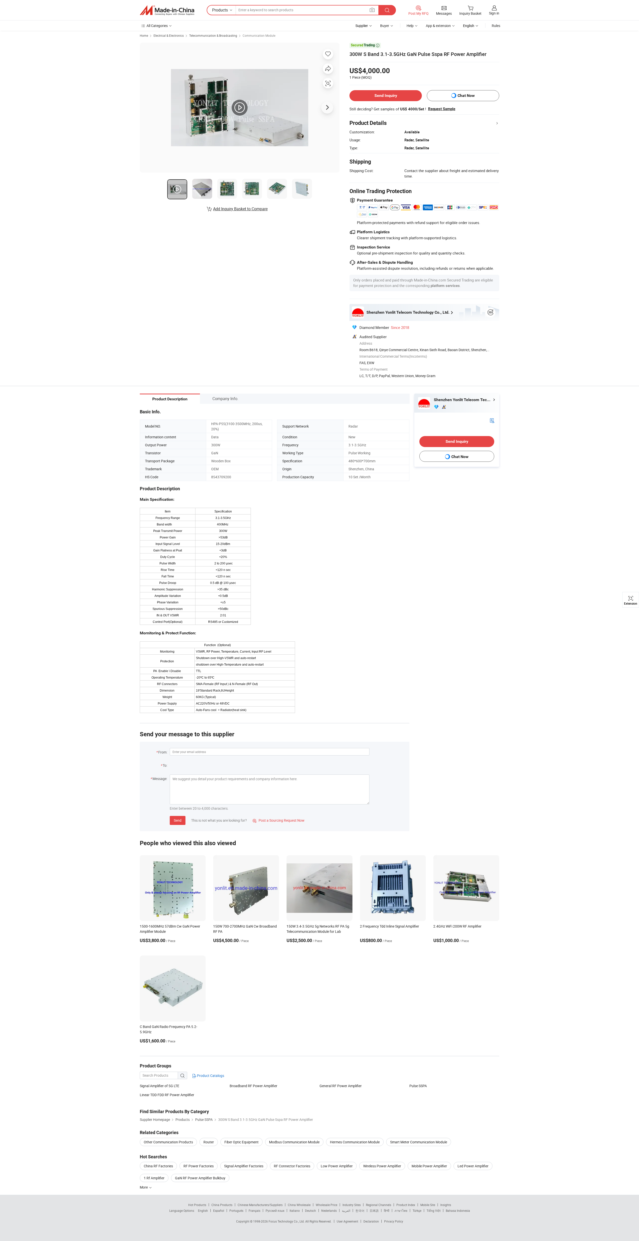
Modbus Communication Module (294, 1142)
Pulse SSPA (418, 1085)
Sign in (494, 13)
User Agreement (347, 1221)
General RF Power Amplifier (341, 1085)
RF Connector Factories (292, 1166)
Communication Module (259, 35)
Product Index (405, 1205)
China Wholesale (299, 1205)
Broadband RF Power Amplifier (253, 1085)
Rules (496, 25)
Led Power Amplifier (473, 1166)
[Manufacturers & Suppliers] (167, 10)
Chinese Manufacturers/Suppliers (260, 1205)
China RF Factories (158, 1166)
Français (254, 1211)
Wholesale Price (326, 1205)
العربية (346, 1211)
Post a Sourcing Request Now (279, 820)
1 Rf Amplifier (154, 1178)
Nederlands (329, 1211)
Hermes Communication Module (355, 1142)
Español (218, 1211)
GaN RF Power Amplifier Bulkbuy (200, 1178)
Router (208, 1142)
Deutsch (310, 1211)
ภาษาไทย (401, 1211)
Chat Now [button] (466, 95)
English (203, 1211)
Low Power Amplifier (337, 1166)
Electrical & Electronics (169, 35)
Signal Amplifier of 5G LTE (159, 1085)
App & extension (438, 25)
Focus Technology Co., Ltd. (287, 1221)
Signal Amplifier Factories (243, 1166)
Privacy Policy (393, 1221)
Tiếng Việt (434, 1211)
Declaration (371, 1221)
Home (144, 35)
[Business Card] (492, 420)
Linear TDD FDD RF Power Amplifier (167, 1094)
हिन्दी (386, 1211)
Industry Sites (351, 1205)
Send (177, 820)
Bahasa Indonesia (458, 1211)
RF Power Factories (198, 1166)
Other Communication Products (168, 1142)
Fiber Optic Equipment (241, 1142)
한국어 (359, 1211)
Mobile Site (427, 1205)
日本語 (374, 1211)
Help (410, 25)
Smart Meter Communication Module (418, 1142)
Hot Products (197, 1205)
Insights (445, 1205)
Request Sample (441, 109)
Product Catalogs (210, 1075)
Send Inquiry (385, 95)
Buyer (384, 25)
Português (236, 1211)
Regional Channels (378, 1205)
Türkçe (417, 1211)
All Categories (157, 25)
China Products (221, 1205)
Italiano (295, 1211)
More (144, 1187)
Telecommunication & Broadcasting (213, 35)
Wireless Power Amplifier (382, 1166)
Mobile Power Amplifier (429, 1166)
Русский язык (275, 1211)
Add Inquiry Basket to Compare (240, 209)
